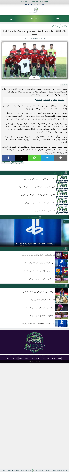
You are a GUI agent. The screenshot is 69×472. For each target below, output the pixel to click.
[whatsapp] (34, 158)
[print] (60, 158)
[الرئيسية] (25, 4)
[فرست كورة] (36, 9)
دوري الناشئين (55, 26)
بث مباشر (46, 358)
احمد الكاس (6, 163)
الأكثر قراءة (60, 248)
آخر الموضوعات (59, 285)
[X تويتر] (31, 4)
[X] (21, 158)
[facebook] (8, 158)
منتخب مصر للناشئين (16, 163)
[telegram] (47, 158)
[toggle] (11, 19)
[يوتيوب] (34, 4)
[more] (43, 4)
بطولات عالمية (12, 358)
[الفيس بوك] (28, 4)
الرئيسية (63, 26)
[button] (3, 233)
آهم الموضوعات (32, 217)
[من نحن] (40, 4)
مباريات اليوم (34, 18)
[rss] (37, 4)
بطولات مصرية (36, 358)
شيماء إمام (64, 85)
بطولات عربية (23, 358)
